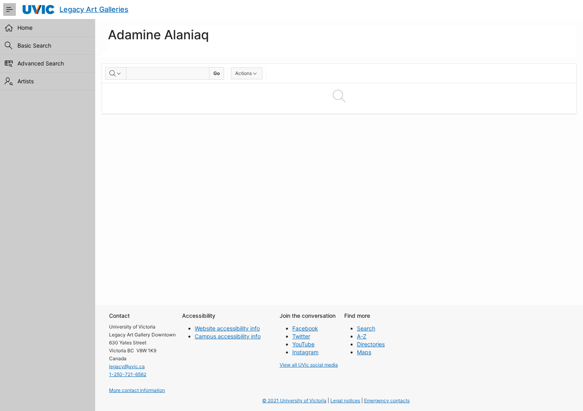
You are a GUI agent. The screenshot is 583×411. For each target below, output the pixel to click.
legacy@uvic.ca (127, 366)
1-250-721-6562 (127, 374)
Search (366, 328)
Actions (243, 73)
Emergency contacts (387, 400)
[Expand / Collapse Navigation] (9, 9)
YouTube (303, 344)
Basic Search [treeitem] (34, 45)
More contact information (137, 390)
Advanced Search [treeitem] (40, 63)
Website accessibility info (227, 328)
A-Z (361, 336)
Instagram (305, 352)
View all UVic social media (309, 365)
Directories (371, 344)
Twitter (301, 336)
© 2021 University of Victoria (294, 400)
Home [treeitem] (25, 27)
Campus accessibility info (228, 336)
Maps (364, 352)
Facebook (305, 328)
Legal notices (345, 400)
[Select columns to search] (116, 73)
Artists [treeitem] (25, 81)
